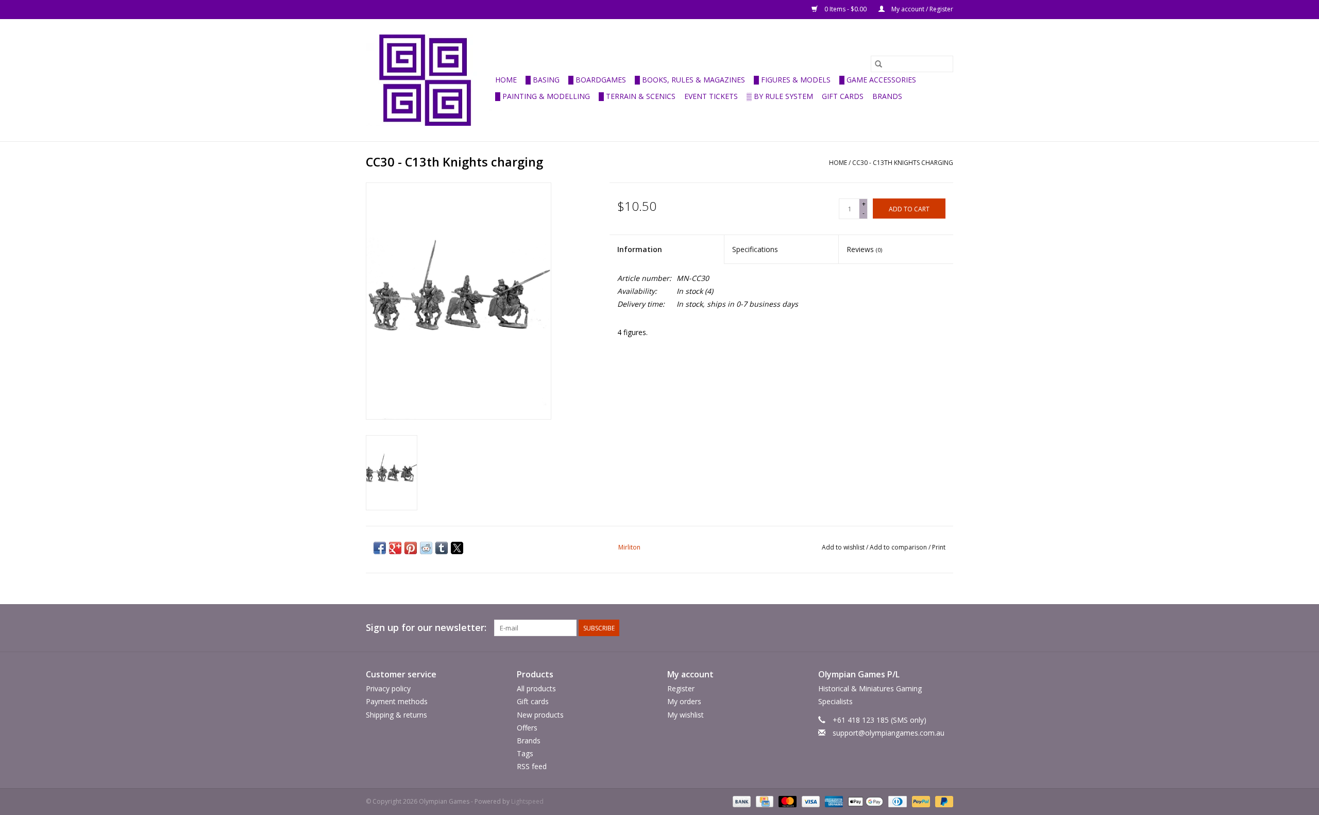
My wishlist (685, 715)
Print (938, 547)
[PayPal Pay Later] (942, 801)
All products (536, 688)
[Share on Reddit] (426, 548)
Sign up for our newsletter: (426, 627)
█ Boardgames (597, 80)
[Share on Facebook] (380, 548)
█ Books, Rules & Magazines (690, 80)
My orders (684, 701)
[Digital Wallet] (864, 801)
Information (639, 249)
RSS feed (532, 766)
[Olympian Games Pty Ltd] (429, 80)
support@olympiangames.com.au (888, 733)
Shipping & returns (396, 715)
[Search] (878, 64)
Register (681, 688)
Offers (527, 728)
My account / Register (921, 9)
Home (506, 80)
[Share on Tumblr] (441, 548)
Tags (525, 753)
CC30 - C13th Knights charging (902, 162)
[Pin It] (410, 548)
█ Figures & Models (792, 80)
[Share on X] (457, 548)
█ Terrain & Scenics (637, 96)
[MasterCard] (786, 801)
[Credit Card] (763, 801)
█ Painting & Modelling (542, 96)
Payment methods (397, 701)
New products (540, 715)
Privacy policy (388, 688)
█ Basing (543, 80)
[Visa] (809, 801)
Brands (887, 96)
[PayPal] (920, 801)
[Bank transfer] (740, 801)
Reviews (864, 249)
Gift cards (843, 96)
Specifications (755, 249)
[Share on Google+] (395, 548)
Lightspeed (527, 801)
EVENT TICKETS (711, 96)
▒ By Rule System (780, 96)
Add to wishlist (844, 547)
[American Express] (832, 801)
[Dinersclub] (896, 801)
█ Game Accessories (877, 80)
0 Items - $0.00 (845, 9)
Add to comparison (899, 547)
